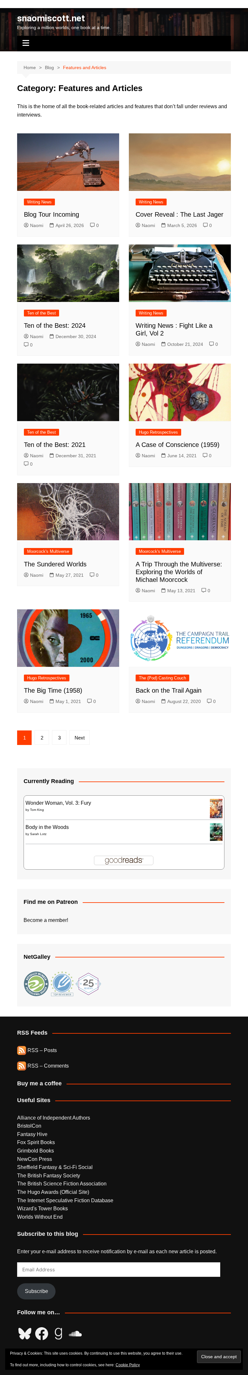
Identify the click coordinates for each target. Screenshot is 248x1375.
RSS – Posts (41, 1050)
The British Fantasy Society (48, 1175)
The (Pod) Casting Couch (162, 678)
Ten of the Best (41, 313)
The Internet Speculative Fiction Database (65, 1200)
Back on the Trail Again (169, 690)
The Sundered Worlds (55, 564)
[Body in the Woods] (216, 831)
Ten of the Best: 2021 (55, 444)
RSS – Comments (47, 1066)
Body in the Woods (47, 827)
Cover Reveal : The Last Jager (179, 214)
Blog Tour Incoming (51, 214)
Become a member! (46, 920)
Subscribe (36, 1291)
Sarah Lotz (38, 834)
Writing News (39, 202)
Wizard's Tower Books (42, 1208)
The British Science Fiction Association (62, 1183)
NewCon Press (34, 1159)
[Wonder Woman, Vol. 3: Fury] (216, 808)
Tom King (37, 810)
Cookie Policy (128, 1365)
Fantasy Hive (32, 1134)
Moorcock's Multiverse (48, 551)
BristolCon (29, 1126)
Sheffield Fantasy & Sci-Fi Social (55, 1167)
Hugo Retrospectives (158, 432)
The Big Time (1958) (53, 690)
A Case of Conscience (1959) (178, 444)
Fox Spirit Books (36, 1142)
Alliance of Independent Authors (53, 1118)
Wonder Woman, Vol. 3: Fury (58, 803)
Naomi (36, 225)
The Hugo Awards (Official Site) (53, 1192)
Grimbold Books (35, 1150)
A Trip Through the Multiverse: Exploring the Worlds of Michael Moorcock (179, 572)
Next (80, 737)
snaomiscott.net (51, 18)
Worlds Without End (40, 1217)
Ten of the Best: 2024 (55, 325)
